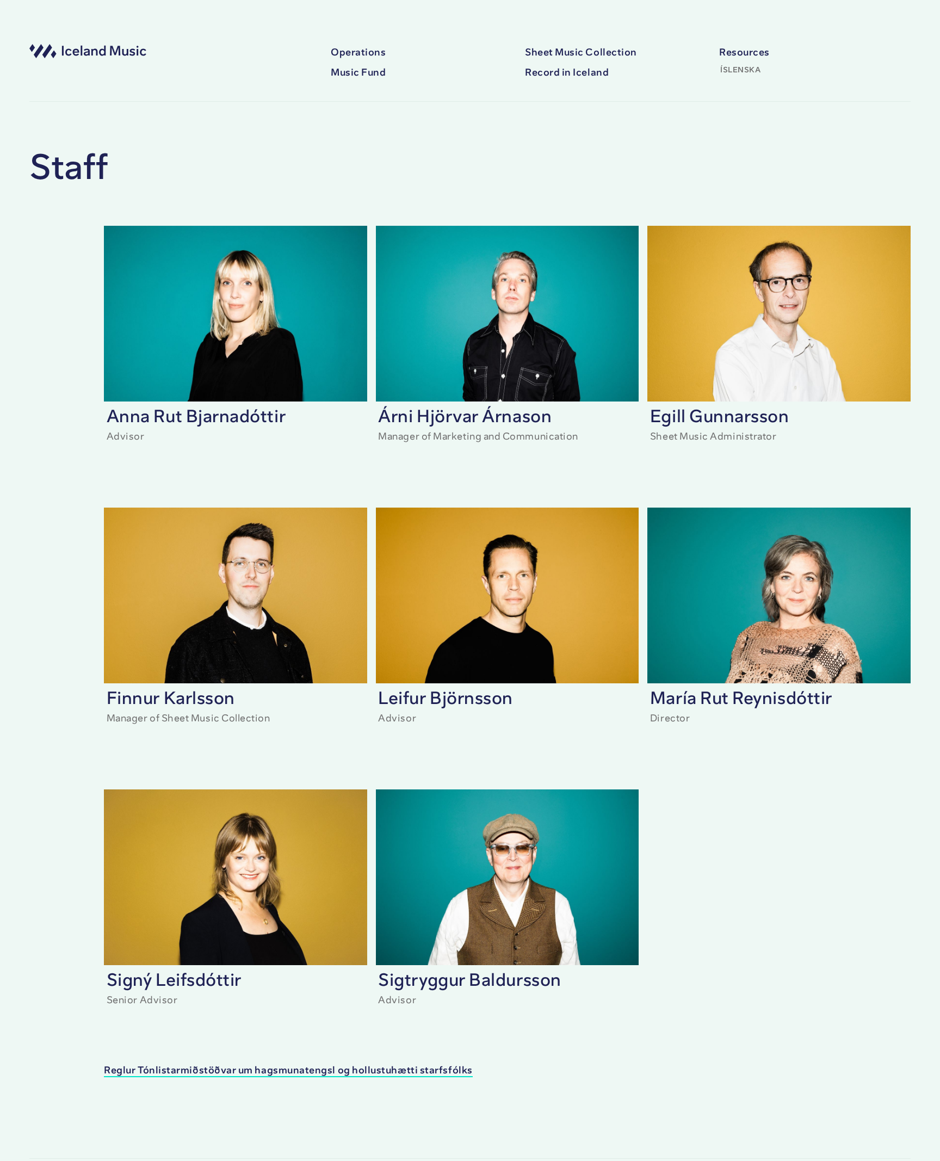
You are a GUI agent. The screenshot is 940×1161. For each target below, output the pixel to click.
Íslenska (740, 70)
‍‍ (288, 1070)
